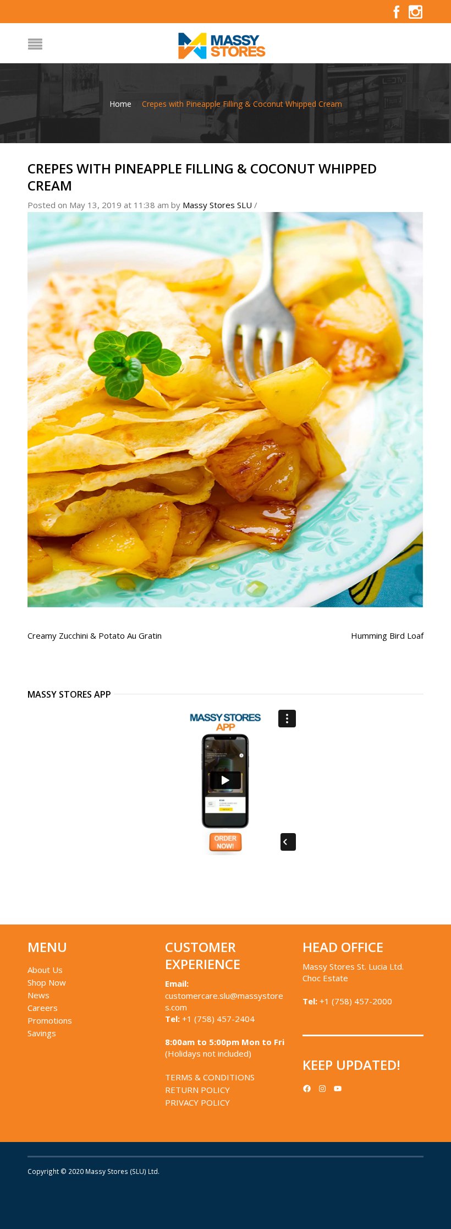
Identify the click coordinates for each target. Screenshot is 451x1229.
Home (120, 104)
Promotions (50, 1020)
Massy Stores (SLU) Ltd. (122, 1171)
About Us (45, 969)
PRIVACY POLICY (197, 1102)
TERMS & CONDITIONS (210, 1077)
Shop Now (47, 982)
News (39, 994)
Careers (43, 1007)
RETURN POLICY (197, 1089)
